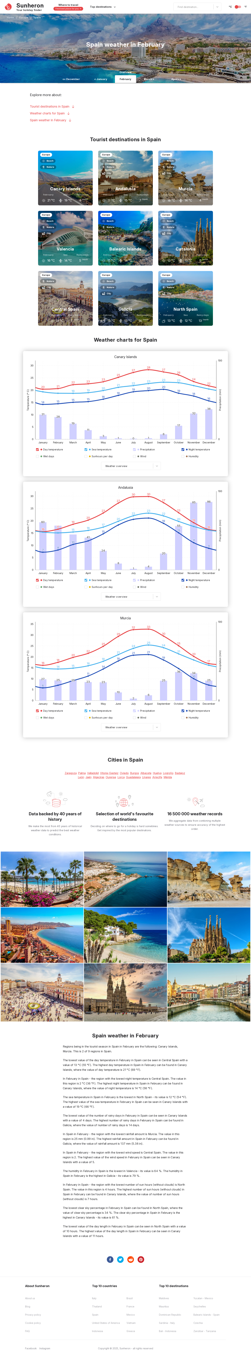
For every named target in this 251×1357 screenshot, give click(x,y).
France (130, 1306)
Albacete (145, 773)
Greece (131, 1331)
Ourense (111, 777)
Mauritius (164, 1306)
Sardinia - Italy (167, 1322)
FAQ (27, 1331)
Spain (37, 17)
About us (30, 1298)
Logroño (168, 773)
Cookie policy (33, 1322)
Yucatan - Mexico (203, 1298)
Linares (146, 777)
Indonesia (97, 1331)
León (81, 777)
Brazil (130, 1298)
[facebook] (110, 1259)
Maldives (164, 1298)
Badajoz (180, 773)
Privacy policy (33, 1314)
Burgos (134, 773)
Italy (94, 1298)
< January (100, 79)
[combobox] (175, 7)
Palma (82, 773)
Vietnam (131, 1322)
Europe (23, 17)
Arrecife (157, 777)
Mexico (131, 1314)
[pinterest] (140, 1259)
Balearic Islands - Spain (206, 1314)
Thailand (97, 1306)
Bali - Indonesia (167, 1331)
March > (149, 79)
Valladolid (93, 773)
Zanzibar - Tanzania (204, 1331)
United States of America (106, 1322)
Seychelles (199, 1306)
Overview (125, 72)
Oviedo (124, 773)
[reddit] (130, 1259)
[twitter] (120, 1259)
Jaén (89, 777)
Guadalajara (133, 777)
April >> (176, 79)
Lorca (121, 777)
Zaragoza (71, 773)
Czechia (198, 1322)
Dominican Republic (170, 1314)
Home (10, 17)
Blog (27, 1306)
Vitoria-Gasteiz (109, 773)
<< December (71, 79)
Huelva (157, 773)
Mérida (168, 777)
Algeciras (98, 777)
